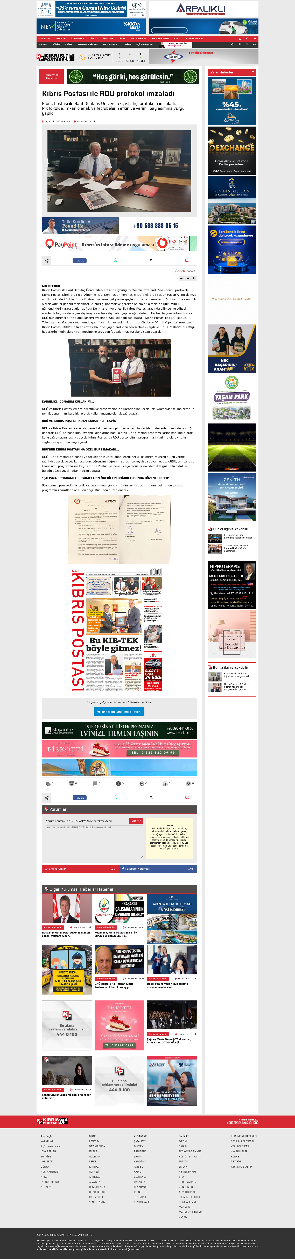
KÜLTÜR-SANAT (110, 44)
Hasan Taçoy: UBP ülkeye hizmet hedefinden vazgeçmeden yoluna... (237, 686)
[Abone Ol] (185, 271)
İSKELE (93, 1151)
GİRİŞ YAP (136, 821)
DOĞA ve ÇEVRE (187, 1202)
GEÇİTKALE (140, 1177)
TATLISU (138, 1167)
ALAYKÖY (94, 1182)
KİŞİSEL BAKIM (187, 1172)
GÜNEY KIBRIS (187, 1187)
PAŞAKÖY (139, 1182)
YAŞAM (183, 1217)
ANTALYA (46, 1187)
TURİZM (127, 44)
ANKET (177, 38)
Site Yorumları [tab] (58, 868)
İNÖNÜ (138, 1192)
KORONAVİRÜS (187, 1182)
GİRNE (92, 1136)
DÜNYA (122, 38)
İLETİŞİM (236, 1161)
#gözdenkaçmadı (144, 44)
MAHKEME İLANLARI (190, 1212)
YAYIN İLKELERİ (239, 1151)
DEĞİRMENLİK (97, 1187)
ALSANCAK (140, 1136)
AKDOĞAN (140, 1161)
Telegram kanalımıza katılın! (121, 711)
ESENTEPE (140, 1151)
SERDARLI (140, 1197)
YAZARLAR (60, 38)
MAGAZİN (184, 1207)
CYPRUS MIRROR (194, 38)
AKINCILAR (95, 1177)
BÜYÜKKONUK (97, 1192)
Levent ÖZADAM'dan (177, 44)
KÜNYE (235, 1156)
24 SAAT (43, 44)
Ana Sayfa (46, 1136)
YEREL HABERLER (160, 38)
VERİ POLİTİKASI (240, 1146)
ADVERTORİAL (187, 1192)
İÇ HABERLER (77, 38)
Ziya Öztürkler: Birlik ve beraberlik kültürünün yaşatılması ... (236, 548)
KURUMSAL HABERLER (244, 1136)
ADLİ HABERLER (138, 38)
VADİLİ (138, 1172)
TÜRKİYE (93, 38)
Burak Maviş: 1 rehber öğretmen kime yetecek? (236, 675)
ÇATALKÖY (140, 1141)
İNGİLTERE (108, 38)
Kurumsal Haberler (51, 76)
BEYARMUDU (141, 1187)
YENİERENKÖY (97, 1202)
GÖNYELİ (94, 1172)
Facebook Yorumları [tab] (137, 868)
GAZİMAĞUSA (97, 1146)
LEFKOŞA (94, 1141)
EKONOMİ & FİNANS (87, 44)
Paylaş (79, 260)
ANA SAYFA (44, 38)
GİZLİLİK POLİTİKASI (242, 1141)
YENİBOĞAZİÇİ (142, 1202)
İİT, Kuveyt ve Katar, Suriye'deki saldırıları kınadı (238, 536)
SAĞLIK (68, 44)
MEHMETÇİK (96, 1197)
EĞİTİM (56, 44)
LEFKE (92, 1161)
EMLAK (183, 1167)
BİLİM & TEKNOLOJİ (190, 1197)
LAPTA (138, 1156)
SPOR (182, 1177)
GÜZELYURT (96, 1156)
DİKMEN (138, 1146)
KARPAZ (94, 1167)
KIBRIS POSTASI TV (242, 1167)
